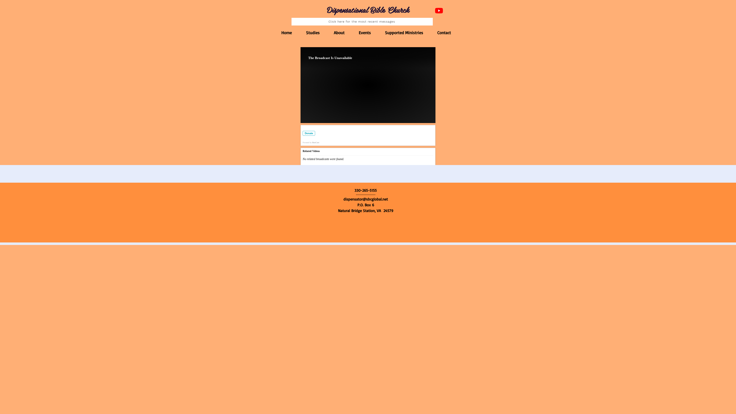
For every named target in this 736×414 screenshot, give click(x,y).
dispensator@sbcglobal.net (365, 199)
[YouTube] (439, 11)
